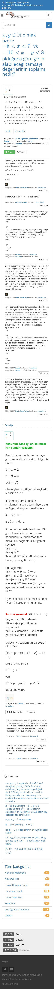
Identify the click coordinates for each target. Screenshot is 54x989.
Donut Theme (9, 974)
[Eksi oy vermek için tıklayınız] (5, 92)
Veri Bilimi (10, 903)
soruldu (31, 141)
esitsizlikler (20, 131)
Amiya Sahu (36, 974)
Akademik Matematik (15, 872)
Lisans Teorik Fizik (14, 897)
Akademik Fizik (12, 878)
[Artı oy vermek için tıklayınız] (5, 89)
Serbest (8, 915)
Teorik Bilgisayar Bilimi (16, 885)
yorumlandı (42, 187)
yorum (22, 152)
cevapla (44, 190)
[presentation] (11, 35)
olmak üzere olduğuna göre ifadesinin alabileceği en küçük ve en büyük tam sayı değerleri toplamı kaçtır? (26, 810)
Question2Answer (23, 979)
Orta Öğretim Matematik (27, 138)
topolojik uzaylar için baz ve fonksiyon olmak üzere (25, 845)
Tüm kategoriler (18, 866)
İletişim (5, 962)
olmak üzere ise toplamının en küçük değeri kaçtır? (26, 826)
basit (8, 131)
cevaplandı (9, 706)
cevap (10, 152)
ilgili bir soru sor (16, 712)
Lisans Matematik (13, 891)
